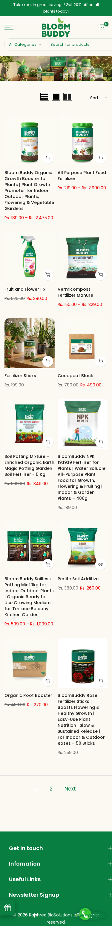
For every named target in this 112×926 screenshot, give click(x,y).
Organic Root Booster (28, 692)
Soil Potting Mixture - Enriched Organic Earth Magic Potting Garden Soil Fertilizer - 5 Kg (29, 462)
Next (70, 785)
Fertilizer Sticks (20, 373)
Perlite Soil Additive (78, 576)
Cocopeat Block (75, 373)
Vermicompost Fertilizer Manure (75, 289)
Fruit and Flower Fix (24, 286)
